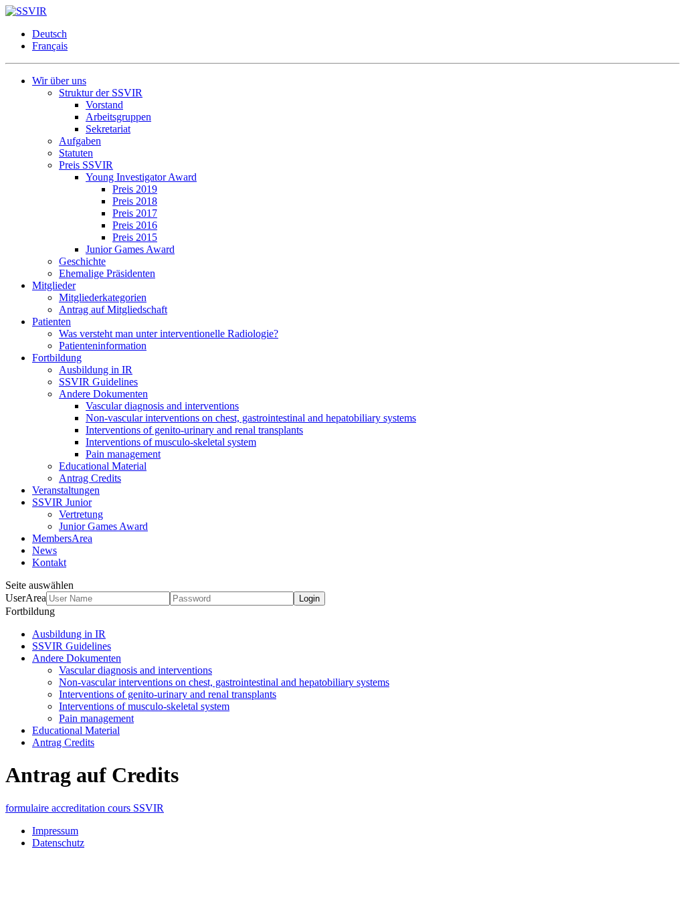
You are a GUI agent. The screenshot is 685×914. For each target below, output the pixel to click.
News (44, 550)
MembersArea (62, 538)
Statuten (76, 153)
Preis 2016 (134, 225)
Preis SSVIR (86, 165)
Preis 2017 (134, 213)
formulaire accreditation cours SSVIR (84, 808)
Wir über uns (59, 80)
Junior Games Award (130, 249)
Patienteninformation (102, 345)
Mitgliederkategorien (102, 297)
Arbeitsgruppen (118, 116)
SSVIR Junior (62, 502)
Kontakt (49, 562)
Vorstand (104, 104)
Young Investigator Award (141, 177)
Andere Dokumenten (103, 393)
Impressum (55, 830)
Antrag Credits (90, 478)
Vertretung (81, 514)
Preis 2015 (134, 237)
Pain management (123, 454)
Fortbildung (57, 357)
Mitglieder (54, 285)
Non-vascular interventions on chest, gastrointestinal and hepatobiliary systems (251, 418)
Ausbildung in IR (95, 369)
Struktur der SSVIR (100, 92)
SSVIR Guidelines (98, 381)
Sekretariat (108, 128)
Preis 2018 (134, 201)
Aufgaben (80, 141)
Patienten (51, 321)
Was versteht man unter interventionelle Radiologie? (168, 333)
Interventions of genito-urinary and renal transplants (194, 430)
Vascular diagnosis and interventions (162, 406)
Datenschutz (58, 842)
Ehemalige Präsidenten (107, 273)
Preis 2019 (134, 189)
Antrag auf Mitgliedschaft (113, 309)
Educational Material (102, 466)
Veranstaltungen (66, 490)
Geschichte (82, 261)
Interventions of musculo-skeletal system (171, 442)
